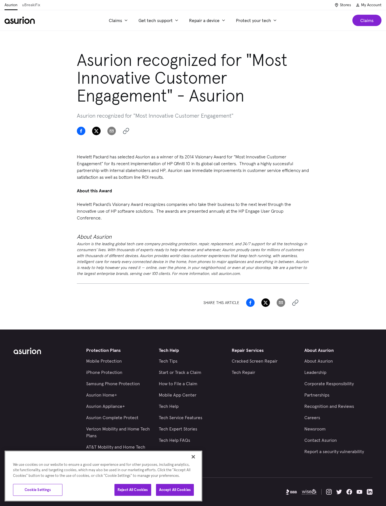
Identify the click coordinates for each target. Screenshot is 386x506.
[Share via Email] (111, 131)
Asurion (11, 4)
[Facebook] (349, 492)
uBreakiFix (31, 4)
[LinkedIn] (369, 492)
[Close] (193, 457)
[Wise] (309, 492)
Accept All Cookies (175, 489)
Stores (345, 4)
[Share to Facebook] (81, 131)
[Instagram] (329, 492)
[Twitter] (339, 492)
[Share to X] (96, 131)
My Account (371, 4)
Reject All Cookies (133, 489)
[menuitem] (119, 20)
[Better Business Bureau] (291, 492)
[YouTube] (359, 492)
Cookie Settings (38, 489)
